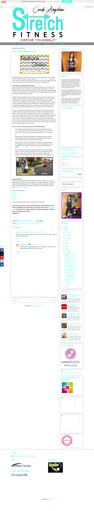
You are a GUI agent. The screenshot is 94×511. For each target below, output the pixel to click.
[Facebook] (2, 250)
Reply (17, 238)
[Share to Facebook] (41, 221)
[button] (47, 1)
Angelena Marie (24, 244)
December (66, 232)
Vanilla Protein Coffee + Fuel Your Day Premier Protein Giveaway (74, 296)
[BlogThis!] (38, 221)
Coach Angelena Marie (26, 8)
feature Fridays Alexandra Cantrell (25, 223)
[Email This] (37, 221)
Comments (66, 165)
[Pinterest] (2, 257)
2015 (64, 228)
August (66, 240)
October (66, 236)
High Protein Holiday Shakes (74, 304)
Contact (62, 44)
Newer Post (16, 300)
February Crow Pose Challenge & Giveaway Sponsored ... (70, 280)
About (55, 44)
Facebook (14, 193)
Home (14, 44)
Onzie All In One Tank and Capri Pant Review (70, 276)
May (65, 246)
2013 (64, 286)
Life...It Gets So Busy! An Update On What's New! (73, 334)
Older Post (53, 300)
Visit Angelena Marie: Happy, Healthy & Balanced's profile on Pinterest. (70, 153)
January (66, 283)
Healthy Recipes (47, 44)
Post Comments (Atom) (38, 305)
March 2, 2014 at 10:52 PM (38, 232)
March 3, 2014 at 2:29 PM (37, 244)
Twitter (14, 195)
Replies (20, 241)
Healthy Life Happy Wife (42, 79)
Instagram (14, 197)
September (66, 238)
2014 (64, 230)
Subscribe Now (67, 1)
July (65, 242)
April (65, 248)
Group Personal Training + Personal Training (29, 44)
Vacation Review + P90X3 (70, 257)
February (66, 252)
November (66, 234)
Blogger (50, 499)
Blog (13, 192)
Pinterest (14, 198)
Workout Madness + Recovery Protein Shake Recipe (71, 269)
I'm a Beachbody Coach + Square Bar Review (70, 266)
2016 (64, 226)
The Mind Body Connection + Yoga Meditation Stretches (74, 314)
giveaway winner (39, 223)
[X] (2, 253)
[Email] (2, 261)
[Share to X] (39, 221)
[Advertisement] (35, 286)
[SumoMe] (2, 265)
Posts (64, 163)
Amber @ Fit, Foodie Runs (23, 232)
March (65, 250)
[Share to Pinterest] (42, 221)
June (65, 244)
